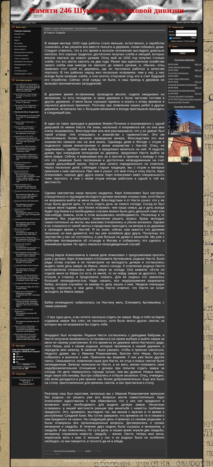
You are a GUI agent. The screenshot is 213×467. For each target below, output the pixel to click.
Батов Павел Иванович (24, 122)
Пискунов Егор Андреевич (25, 105)
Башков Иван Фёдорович (25, 237)
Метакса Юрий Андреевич (25, 154)
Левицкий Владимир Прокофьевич (182, 85)
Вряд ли (19, 357)
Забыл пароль (177, 41)
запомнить (176, 38)
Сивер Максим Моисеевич (179, 67)
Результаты (17, 367)
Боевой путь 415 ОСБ (23, 136)
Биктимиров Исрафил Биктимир (181, 91)
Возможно (20, 359)
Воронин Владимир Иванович (26, 318)
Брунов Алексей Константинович (21, 172)
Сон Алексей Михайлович (25, 132)
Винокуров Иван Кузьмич (25, 334)
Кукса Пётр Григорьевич (178, 73)
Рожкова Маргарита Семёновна (22, 164)
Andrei (88, 451)
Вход (34, 22)
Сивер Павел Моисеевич (178, 79)
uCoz (116, 465)
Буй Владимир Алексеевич (25, 252)
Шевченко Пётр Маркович (25, 259)
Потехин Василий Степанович (181, 96)
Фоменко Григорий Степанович (22, 230)
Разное (185, 136)
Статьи (56, 28)
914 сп (198, 82)
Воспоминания (67, 28)
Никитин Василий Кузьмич (25, 300)
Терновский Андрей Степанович (22, 245)
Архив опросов (29, 367)
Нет (17, 354)
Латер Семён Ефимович (24, 326)
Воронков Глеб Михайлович (26, 275)
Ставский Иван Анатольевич (26, 265)
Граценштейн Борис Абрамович (22, 210)
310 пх (198, 93)
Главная (15, 22)
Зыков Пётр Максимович (25, 146)
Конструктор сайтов (103, 465)
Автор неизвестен (22, 185)
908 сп (198, 64)
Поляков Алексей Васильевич (27, 191)
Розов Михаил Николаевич (25, 84)
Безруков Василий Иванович (26, 201)
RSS (199, 22)
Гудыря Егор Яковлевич (24, 291)
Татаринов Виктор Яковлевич (26, 283)
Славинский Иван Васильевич (27, 219)
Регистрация (25, 22)
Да (17, 362)
